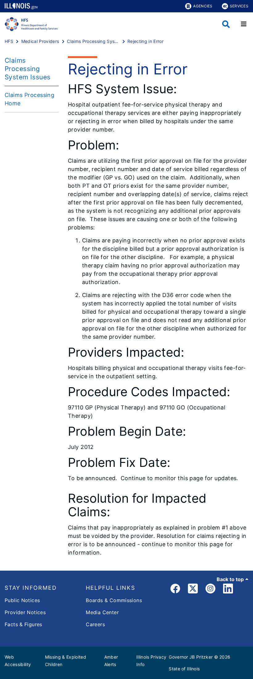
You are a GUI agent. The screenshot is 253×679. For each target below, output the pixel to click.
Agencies (202, 6)
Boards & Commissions (114, 600)
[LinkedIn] (228, 590)
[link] (175, 590)
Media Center (102, 612)
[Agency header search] (226, 24)
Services (239, 6)
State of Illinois (184, 668)
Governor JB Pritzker (191, 657)
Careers (95, 624)
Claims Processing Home (29, 99)
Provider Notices (25, 612)
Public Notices (22, 600)
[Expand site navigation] (243, 24)
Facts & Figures (23, 624)
